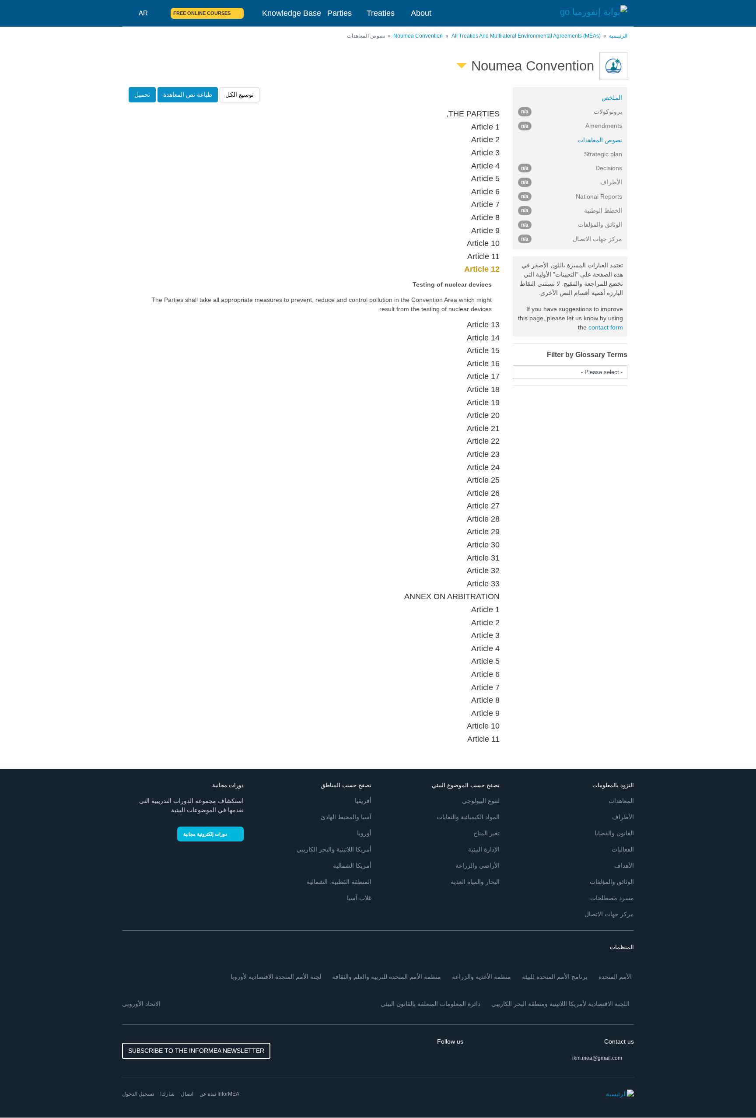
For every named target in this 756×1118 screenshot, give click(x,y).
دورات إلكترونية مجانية (205, 834)
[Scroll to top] (25, 1092)
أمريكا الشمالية (352, 865)
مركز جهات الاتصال (609, 914)
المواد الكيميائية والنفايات (468, 816)
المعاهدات (621, 800)
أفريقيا (363, 800)
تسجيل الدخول (138, 1094)
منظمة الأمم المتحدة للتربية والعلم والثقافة (386, 976)
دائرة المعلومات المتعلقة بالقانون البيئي (430, 1003)
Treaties (381, 13)
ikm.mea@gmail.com (597, 1058)
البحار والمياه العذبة (475, 881)
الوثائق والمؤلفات (612, 881)
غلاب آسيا (359, 897)
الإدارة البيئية (484, 849)
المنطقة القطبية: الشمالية (339, 881)
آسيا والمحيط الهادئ (346, 816)
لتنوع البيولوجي (481, 800)
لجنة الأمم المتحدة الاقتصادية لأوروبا (276, 976)
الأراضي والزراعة (477, 865)
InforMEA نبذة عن (219, 1094)
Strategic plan (603, 154)
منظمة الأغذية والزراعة (481, 976)
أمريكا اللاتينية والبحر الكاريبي (334, 849)
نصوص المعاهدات (600, 140)
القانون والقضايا (614, 833)
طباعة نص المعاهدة (187, 94)
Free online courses (202, 13)
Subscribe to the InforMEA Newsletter (196, 1050)
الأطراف (623, 816)
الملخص (612, 97)
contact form (605, 327)
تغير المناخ (486, 833)
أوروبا (364, 833)
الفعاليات (623, 849)
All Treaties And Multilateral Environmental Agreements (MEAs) (526, 36)
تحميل (142, 94)
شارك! (167, 1094)
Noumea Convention (418, 36)
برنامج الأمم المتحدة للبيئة (555, 976)
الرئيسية (618, 36)
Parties (339, 13)
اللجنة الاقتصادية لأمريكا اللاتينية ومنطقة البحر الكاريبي (560, 1003)
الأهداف (624, 865)
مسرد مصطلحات (612, 897)
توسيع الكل (239, 94)
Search (158, 13)
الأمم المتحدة (615, 976)
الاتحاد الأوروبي (141, 1003)
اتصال (187, 1094)
